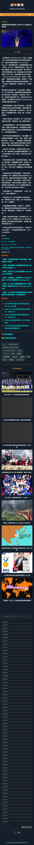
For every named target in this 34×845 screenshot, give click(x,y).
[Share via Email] (19, 52)
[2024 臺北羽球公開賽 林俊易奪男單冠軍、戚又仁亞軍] (17, 432)
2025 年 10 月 (5, 637)
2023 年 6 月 (5, 726)
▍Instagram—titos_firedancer (9, 244)
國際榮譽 (4, 22)
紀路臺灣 (22, 357)
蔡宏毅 (4, 360)
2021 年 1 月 (5, 818)
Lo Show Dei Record (9, 350)
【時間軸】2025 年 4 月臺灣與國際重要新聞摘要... (17, 600)
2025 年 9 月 (5, 640)
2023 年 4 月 (5, 733)
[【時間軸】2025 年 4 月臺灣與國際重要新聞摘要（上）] (17, 588)
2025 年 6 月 (5, 650)
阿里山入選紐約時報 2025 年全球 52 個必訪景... (17, 523)
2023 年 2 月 (5, 739)
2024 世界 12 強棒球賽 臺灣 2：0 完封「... (17, 498)
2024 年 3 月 (5, 698)
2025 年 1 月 (5, 666)
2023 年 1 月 (5, 742)
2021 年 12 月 (5, 783)
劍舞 (13, 353)
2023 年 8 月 (5, 720)
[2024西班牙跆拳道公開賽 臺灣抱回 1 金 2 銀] (17, 563)
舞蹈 (28, 357)
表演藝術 (11, 360)
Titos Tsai (6, 353)
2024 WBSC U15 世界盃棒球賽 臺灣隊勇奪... (17, 395)
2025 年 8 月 (5, 644)
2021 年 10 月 (5, 790)
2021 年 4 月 (5, 809)
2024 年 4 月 (5, 694)
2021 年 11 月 (5, 786)
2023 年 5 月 (5, 729)
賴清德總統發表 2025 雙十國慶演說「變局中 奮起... (17, 472)
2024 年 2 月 (5, 701)
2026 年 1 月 (5, 628)
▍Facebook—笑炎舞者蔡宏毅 (8, 241)
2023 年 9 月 (5, 717)
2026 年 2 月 (5, 625)
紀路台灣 (14, 357)
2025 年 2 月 (5, 663)
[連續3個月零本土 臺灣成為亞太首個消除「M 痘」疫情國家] (17, 535)
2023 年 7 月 (5, 723)
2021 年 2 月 (5, 815)
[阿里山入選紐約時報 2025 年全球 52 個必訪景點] (17, 510)
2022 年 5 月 (5, 767)
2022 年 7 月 (5, 761)
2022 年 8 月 (5, 758)
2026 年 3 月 (5, 622)
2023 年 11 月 (5, 710)
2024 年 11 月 (5, 672)
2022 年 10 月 (5, 752)
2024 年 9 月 (5, 679)
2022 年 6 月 (5, 764)
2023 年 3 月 (5, 736)
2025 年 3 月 (5, 660)
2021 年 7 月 (5, 799)
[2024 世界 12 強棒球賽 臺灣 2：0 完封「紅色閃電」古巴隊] (17, 485)
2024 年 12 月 (5, 669)
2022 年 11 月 (5, 748)
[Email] (29, 14)
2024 (4, 344)
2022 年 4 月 (5, 771)
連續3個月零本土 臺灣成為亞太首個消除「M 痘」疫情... (17, 549)
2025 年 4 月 (5, 656)
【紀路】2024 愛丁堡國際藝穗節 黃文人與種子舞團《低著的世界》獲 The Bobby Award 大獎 (16, 286)
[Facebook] (15, 832)
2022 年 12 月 (5, 745)
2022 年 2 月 (5, 777)
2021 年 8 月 (5, 796)
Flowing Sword (13, 344)
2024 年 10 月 (5, 675)
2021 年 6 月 (5, 802)
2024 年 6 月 (5, 688)
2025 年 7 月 (5, 647)
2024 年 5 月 (5, 691)
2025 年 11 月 (5, 634)
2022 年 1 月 (5, 780)
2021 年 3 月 (5, 812)
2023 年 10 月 (5, 714)
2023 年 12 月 (5, 707)
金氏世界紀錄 (19, 360)
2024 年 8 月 (5, 682)
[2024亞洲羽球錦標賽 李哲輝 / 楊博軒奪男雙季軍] (17, 407)
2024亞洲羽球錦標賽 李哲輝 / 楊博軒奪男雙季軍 (17, 420)
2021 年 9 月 (5, 793)
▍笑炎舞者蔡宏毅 (6, 238)
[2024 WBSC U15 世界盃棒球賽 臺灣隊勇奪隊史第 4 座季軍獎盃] (17, 382)
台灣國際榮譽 (6, 357)
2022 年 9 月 (5, 755)
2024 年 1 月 (5, 704)
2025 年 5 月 (5, 653)
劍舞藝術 (19, 353)
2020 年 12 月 (5, 821)
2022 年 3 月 (5, 774)
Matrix (20, 350)
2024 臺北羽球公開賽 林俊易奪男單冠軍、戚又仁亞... (17, 446)
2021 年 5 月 (5, 806)
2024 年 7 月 (5, 685)
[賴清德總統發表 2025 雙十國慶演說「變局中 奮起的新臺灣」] (17, 460)
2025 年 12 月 (5, 631)
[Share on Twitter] (15, 52)
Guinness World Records (10, 347)
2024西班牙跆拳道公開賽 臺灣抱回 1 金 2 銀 (17, 575)
